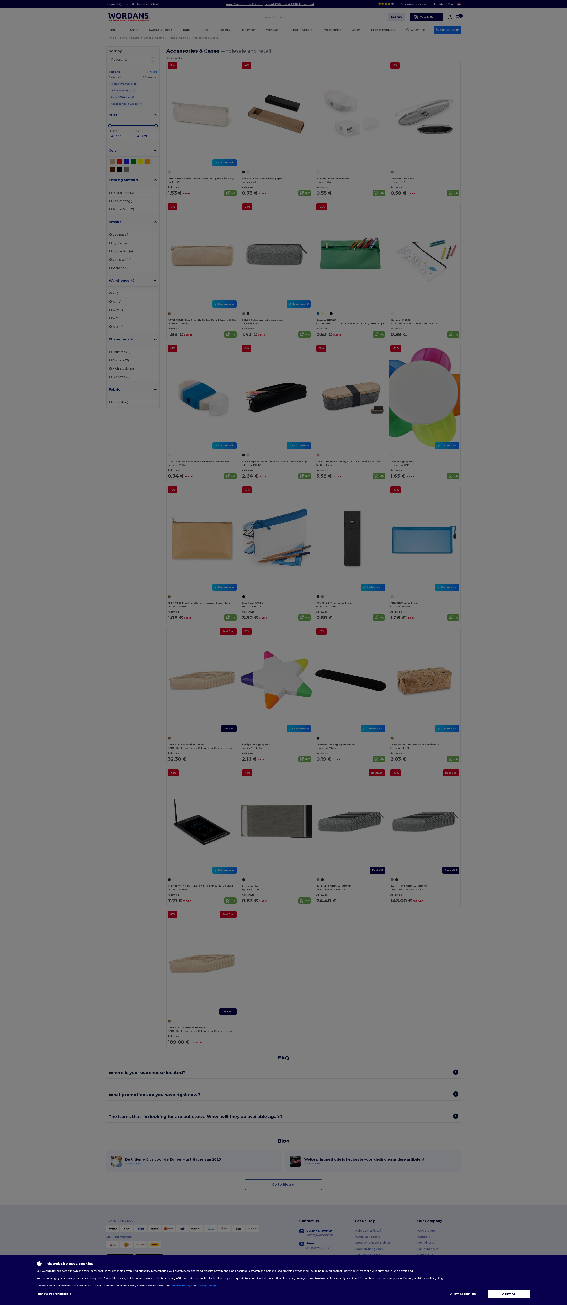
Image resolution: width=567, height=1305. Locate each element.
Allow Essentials (463, 1293)
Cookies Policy (180, 1285)
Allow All (509, 1293)
